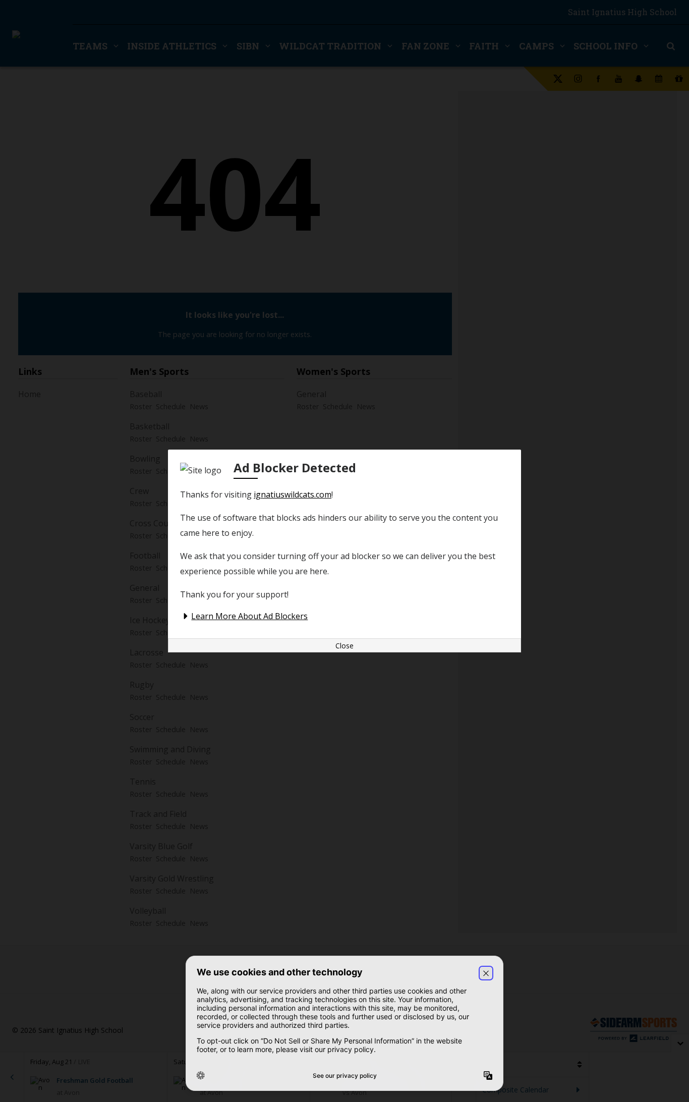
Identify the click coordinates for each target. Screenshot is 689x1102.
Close (344, 645)
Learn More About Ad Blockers (249, 616)
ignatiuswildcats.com (292, 494)
